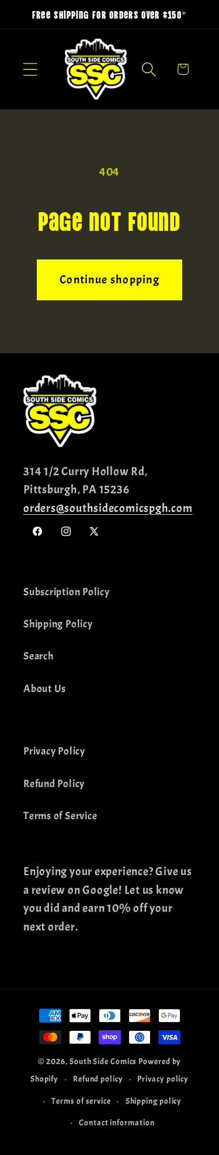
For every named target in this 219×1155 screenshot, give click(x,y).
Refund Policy (54, 784)
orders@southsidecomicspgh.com (108, 508)
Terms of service (81, 1101)
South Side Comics (103, 1061)
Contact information (116, 1122)
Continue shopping (109, 279)
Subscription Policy (66, 592)
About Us (44, 689)
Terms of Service (60, 816)
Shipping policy (154, 1101)
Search (38, 656)
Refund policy (98, 1078)
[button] (30, 69)
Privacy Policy (54, 751)
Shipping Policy (58, 624)
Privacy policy (163, 1078)
